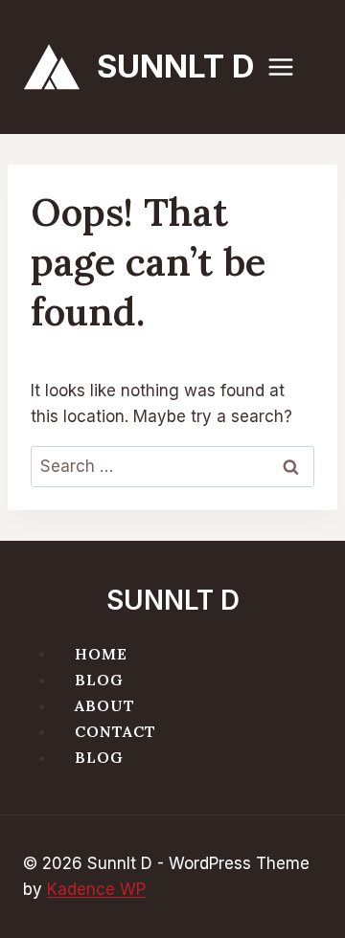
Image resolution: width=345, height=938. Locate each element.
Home (101, 652)
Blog (99, 679)
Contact (115, 731)
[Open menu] (290, 66)
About (105, 705)
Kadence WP (96, 889)
